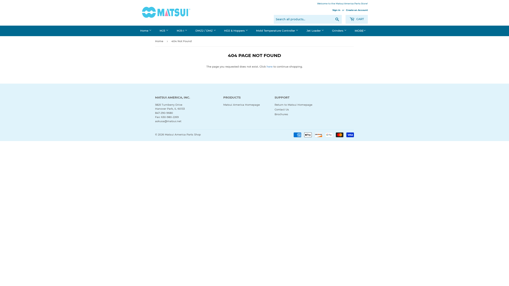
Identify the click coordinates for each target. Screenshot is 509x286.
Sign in (336, 10)
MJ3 (163, 30)
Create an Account (357, 10)
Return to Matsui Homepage (293, 104)
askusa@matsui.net (168, 121)
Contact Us (282, 109)
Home (144, 30)
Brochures (281, 114)
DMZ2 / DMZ (204, 30)
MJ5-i (181, 30)
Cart (360, 19)
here (270, 66)
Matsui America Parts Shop (183, 134)
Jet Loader (314, 30)
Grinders (338, 30)
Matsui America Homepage (241, 104)
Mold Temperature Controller (276, 30)
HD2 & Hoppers (235, 30)
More (359, 31)
